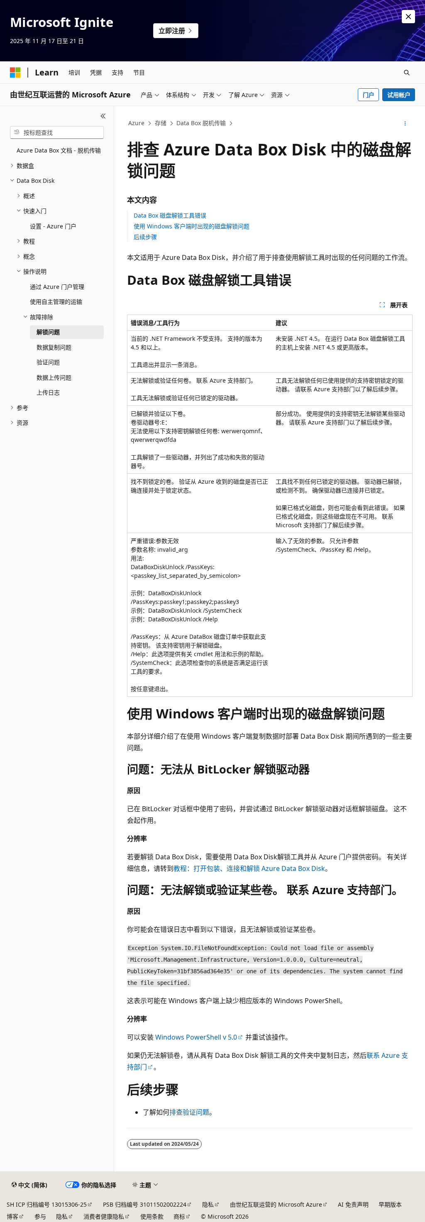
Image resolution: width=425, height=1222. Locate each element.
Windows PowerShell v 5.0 (196, 1037)
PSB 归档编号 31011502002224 (144, 1204)
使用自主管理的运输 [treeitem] (56, 302)
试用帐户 (398, 95)
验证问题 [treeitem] (48, 362)
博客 (12, 1216)
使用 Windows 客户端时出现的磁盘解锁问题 (191, 226)
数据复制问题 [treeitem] (54, 347)
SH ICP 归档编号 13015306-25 (47, 1204)
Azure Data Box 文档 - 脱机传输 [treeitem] (59, 150)
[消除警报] (408, 16)
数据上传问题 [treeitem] (54, 377)
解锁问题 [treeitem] (48, 332)
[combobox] (57, 132)
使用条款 (152, 1216)
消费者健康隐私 (103, 1216)
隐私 (208, 1204)
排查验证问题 (189, 1112)
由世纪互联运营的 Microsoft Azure (276, 1204)
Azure (136, 123)
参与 (40, 1216)
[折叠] (103, 116)
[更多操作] (405, 123)
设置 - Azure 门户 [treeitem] (53, 226)
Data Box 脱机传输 (201, 123)
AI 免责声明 (353, 1204)
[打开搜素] (406, 72)
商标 (179, 1216)
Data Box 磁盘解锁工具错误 (170, 215)
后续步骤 (145, 237)
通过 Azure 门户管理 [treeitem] (57, 287)
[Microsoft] (15, 72)
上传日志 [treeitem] (48, 392)
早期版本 (390, 1204)
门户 (368, 95)
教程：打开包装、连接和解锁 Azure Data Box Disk (249, 868)
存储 (160, 123)
